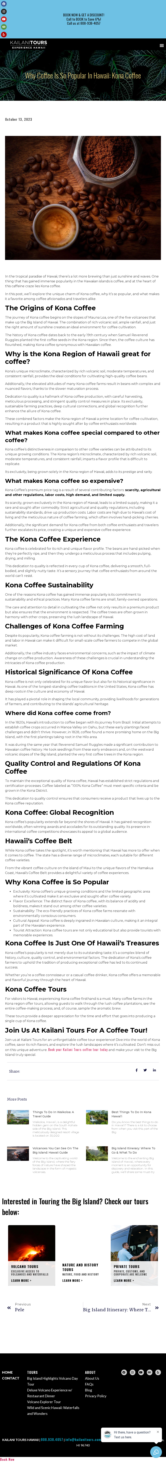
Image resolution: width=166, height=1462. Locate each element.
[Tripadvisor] (4, 27)
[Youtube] (4, 19)
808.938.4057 (52, 1439)
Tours (32, 1372)
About (90, 1372)
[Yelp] (4, 34)
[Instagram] (4, 11)
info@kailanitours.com (83, 1439)
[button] (161, 45)
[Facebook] (4, 4)
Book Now (7, 1459)
